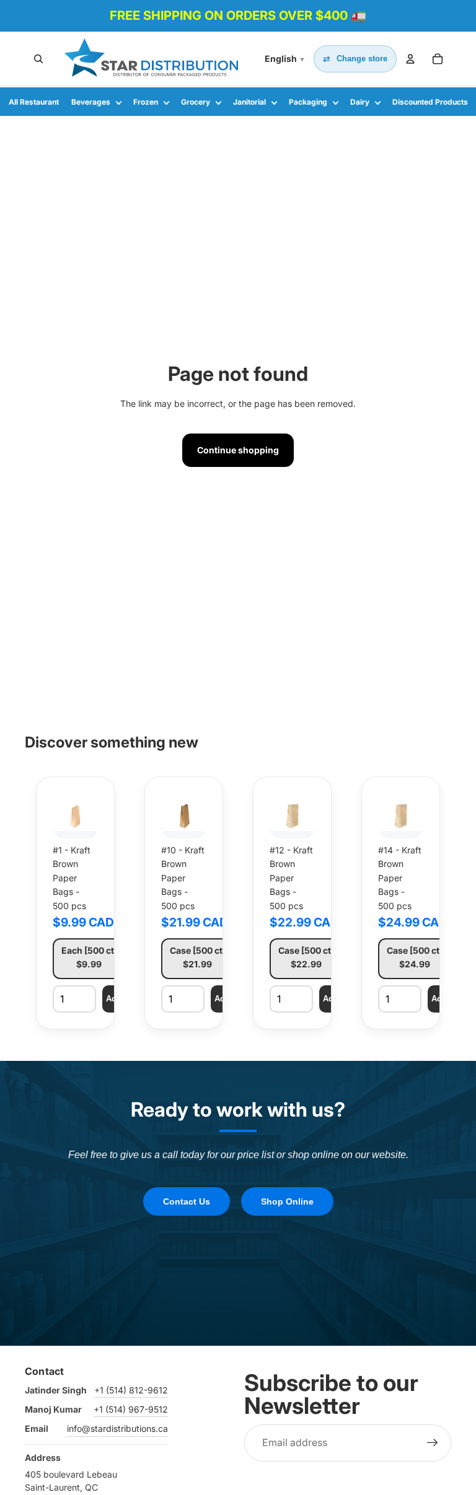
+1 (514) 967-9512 (131, 1409)
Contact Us (186, 1201)
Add (113, 998)
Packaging (308, 102)
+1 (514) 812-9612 (131, 1390)
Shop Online (287, 1201)
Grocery (195, 102)
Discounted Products (430, 102)
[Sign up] (433, 1443)
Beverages (90, 102)
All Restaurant (34, 102)
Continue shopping (238, 450)
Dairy (359, 102)
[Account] (410, 58)
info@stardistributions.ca (117, 1428)
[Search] (38, 58)
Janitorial (249, 102)
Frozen (145, 102)
